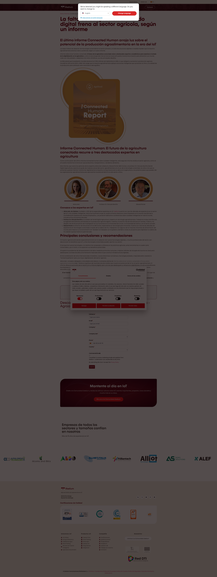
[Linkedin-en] (138, 497)
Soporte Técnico (133, 2)
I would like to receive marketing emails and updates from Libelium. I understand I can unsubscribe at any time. (106, 358)
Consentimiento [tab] (83, 276)
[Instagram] (150, 497)
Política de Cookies (122, 571)
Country (91, 347)
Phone (91, 340)
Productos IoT (86, 534)
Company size (93, 334)
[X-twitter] (142, 497)
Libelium (116, 211)
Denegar (84, 305)
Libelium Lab (144, 2)
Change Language (124, 13)
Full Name (92, 314)
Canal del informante (147, 571)
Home (61, 14)
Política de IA (108, 573)
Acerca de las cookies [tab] (133, 276)
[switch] (99, 298)
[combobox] (92, 343)
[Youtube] (146, 497)
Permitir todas (133, 305)
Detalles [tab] (108, 276)
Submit (92, 367)
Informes (67, 14)
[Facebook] (154, 497)
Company (92, 327)
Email (91, 321)
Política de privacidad (109, 571)
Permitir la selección (108, 305)
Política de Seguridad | (134, 571)
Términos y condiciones (95, 571)
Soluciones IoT (66, 534)
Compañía (103, 534)
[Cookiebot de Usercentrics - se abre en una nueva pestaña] (137, 270)
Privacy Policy (115, 362)
